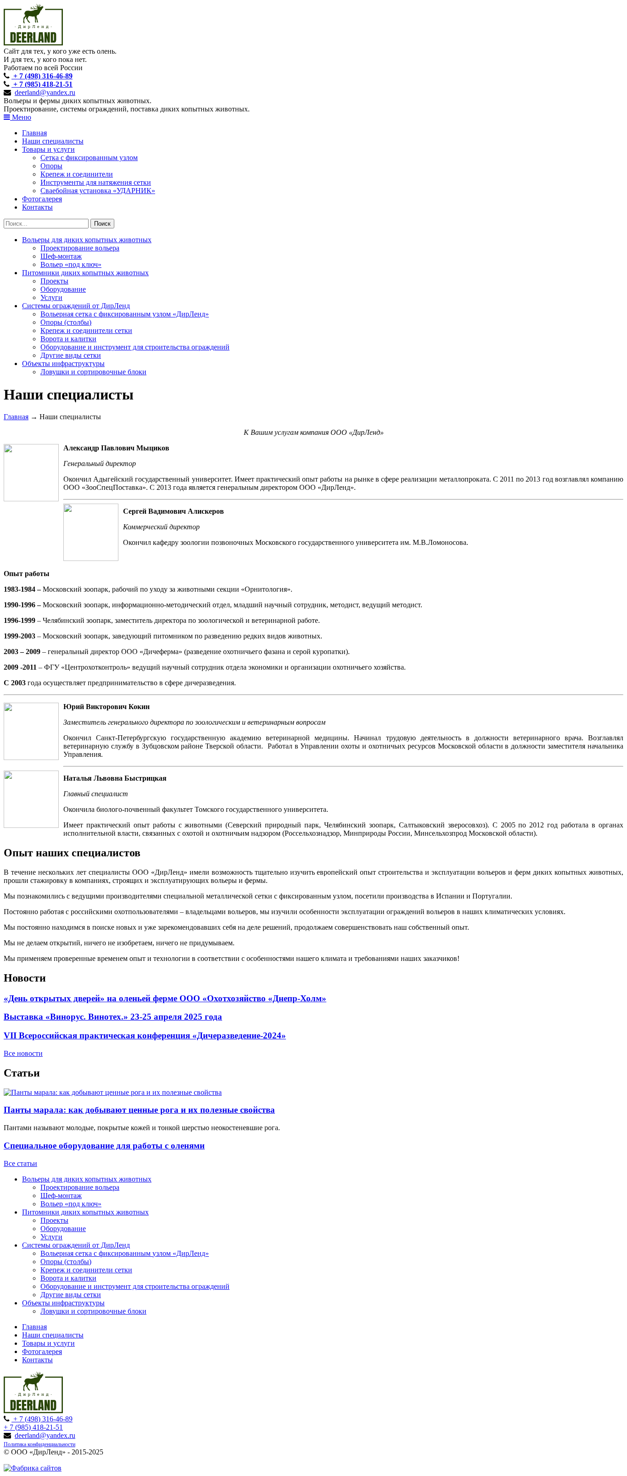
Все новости (23, 1053)
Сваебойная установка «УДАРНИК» (97, 190)
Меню (20, 117)
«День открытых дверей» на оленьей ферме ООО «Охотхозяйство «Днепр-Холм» (165, 998)
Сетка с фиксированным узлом (89, 157)
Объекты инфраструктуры (63, 363)
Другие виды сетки (70, 355)
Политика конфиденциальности (39, 1444)
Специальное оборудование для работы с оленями (104, 1145)
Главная (34, 133)
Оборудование (63, 289)
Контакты (37, 207)
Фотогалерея (42, 199)
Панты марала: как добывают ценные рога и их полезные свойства (139, 1110)
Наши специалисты (53, 141)
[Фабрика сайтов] (33, 1468)
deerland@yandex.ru (45, 92)
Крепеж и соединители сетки (86, 330)
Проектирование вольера (79, 248)
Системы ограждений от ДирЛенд (76, 306)
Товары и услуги (48, 149)
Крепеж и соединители (76, 174)
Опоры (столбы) (65, 322)
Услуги (51, 297)
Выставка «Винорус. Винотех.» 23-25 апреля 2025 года (113, 1016)
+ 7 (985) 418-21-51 (42, 84)
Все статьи (20, 1163)
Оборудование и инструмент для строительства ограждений (135, 347)
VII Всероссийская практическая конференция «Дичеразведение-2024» (145, 1035)
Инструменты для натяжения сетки (95, 182)
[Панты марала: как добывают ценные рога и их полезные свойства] (113, 1092)
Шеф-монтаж (61, 256)
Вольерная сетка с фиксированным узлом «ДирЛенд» (124, 314)
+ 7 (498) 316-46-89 (42, 76)
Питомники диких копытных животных (85, 273)
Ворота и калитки (68, 339)
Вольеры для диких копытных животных (86, 240)
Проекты (54, 281)
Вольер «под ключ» (70, 264)
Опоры (51, 166)
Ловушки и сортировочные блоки (93, 372)
